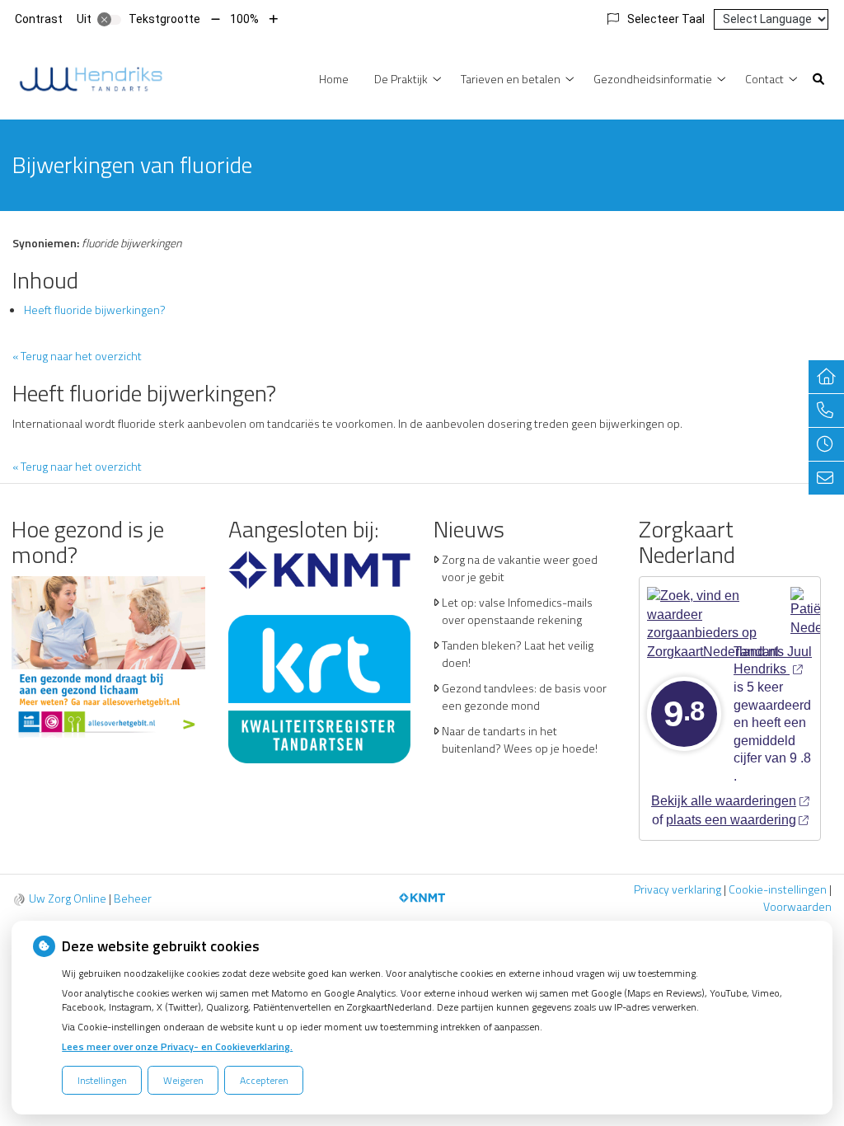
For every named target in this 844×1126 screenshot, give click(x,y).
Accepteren (264, 1080)
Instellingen (102, 1080)
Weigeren (183, 1080)
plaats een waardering (731, 820)
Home (334, 78)
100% (244, 19)
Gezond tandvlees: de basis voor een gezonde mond (524, 696)
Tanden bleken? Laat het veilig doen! (517, 653)
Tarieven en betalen (510, 78)
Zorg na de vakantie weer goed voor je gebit (520, 568)
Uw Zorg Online (67, 898)
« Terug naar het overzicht (77, 355)
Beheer (133, 898)
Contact (764, 78)
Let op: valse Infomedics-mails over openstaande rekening (517, 610)
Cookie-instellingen (778, 889)
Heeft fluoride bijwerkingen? (95, 309)
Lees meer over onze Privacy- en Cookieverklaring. (177, 1046)
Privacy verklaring (677, 889)
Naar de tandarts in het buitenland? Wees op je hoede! (520, 739)
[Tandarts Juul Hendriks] (91, 77)
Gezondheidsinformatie (652, 78)
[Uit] (109, 20)
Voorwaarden (797, 906)
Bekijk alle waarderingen (723, 801)
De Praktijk (401, 78)
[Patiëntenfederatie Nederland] (811, 606)
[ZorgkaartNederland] (713, 606)
